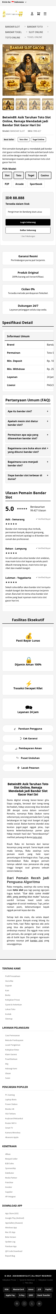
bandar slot (36, 940)
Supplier (9, 1192)
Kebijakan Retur (12, 1049)
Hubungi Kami (11, 1068)
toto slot (37, 837)
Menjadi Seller (11, 1159)
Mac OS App (10, 1232)
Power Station (11, 1104)
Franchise (9, 1182)
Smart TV (9, 1128)
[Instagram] (24, 1303)
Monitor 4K (9, 1109)
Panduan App (11, 1246)
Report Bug (10, 1256)
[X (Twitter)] (32, 1303)
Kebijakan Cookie (46, 1280)
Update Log (10, 1241)
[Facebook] (17, 1303)
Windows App (11, 1227)
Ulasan (8, 1073)
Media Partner (11, 1178)
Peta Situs (29, 1283)
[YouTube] (39, 1303)
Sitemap (9, 1019)
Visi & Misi (9, 981)
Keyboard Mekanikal (14, 1118)
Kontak (8, 1014)
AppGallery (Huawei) (14, 1223)
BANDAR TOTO (35, 26)
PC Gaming (10, 1095)
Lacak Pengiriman (12, 1045)
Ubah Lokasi (37, 212)
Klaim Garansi (11, 1054)
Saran (7, 1078)
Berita (7, 995)
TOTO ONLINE (12, 37)
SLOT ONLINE (36, 32)
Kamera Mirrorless (12, 1132)
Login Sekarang (28, 222)
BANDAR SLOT (12, 26)
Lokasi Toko (10, 1009)
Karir (7, 990)
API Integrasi (10, 1196)
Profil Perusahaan (12, 976)
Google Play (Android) (14, 1218)
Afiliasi (7, 1154)
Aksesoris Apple (12, 1137)
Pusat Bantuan (11, 1059)
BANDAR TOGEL (13, 32)
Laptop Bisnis (10, 1099)
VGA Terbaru (10, 1113)
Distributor (9, 1173)
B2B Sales (9, 1163)
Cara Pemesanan (12, 1035)
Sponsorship (10, 1168)
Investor (8, 1187)
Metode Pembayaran (14, 1040)
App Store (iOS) (12, 1213)
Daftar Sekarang (28, 230)
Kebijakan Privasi (12, 1000)
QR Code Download (13, 1251)
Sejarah (8, 985)
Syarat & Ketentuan (13, 1004)
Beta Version (10, 1237)
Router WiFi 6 (10, 1123)
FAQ (6, 1064)
